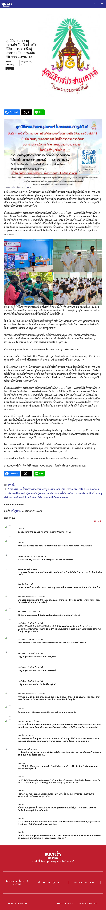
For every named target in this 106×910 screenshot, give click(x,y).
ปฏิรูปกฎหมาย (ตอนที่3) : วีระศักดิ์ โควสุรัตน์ (37, 656)
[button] (94, 4)
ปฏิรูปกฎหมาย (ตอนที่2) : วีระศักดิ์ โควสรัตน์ (37, 670)
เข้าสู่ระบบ (16, 510)
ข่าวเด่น (9, 69)
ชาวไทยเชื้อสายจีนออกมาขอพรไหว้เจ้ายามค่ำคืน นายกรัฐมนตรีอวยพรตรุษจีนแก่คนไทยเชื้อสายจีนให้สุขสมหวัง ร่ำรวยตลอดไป (59, 753)
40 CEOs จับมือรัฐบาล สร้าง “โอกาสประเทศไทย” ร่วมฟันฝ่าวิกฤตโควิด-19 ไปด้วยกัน (55, 545)
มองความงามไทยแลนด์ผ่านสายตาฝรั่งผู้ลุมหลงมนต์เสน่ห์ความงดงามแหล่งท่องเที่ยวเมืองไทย (59, 587)
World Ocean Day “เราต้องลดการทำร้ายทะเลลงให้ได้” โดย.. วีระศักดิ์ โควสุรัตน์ (52, 642)
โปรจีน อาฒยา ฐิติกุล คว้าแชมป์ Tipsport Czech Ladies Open (46, 559)
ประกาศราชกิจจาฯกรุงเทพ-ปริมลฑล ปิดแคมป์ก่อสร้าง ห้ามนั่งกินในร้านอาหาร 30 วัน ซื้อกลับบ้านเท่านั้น (60, 573)
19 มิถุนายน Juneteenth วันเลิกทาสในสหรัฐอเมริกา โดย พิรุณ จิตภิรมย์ (49, 615)
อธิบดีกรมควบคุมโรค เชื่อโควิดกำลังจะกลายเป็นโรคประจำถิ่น (44, 531)
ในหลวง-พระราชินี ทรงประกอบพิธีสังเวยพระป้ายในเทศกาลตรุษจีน (47, 712)
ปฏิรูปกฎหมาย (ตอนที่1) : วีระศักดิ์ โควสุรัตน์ (36, 684)
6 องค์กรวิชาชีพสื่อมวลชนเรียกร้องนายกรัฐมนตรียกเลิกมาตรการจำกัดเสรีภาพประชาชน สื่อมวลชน (54, 488)
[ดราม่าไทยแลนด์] (6, 4)
